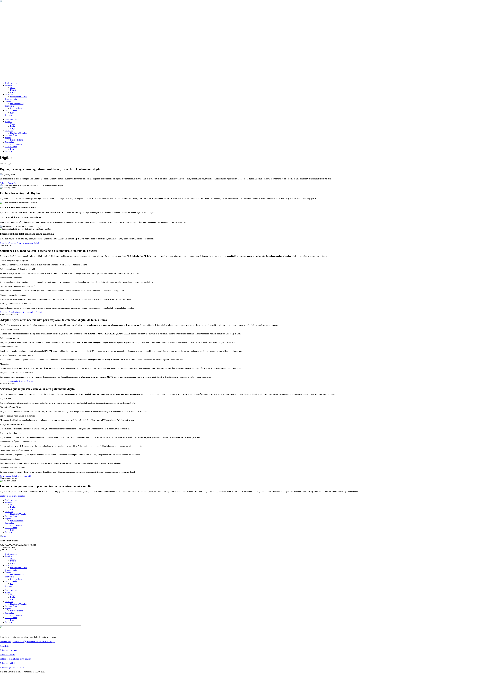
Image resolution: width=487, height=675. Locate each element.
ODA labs (9, 94)
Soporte (8, 101)
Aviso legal (4, 646)
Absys (12, 92)
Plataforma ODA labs (18, 97)
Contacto (8, 115)
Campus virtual (16, 108)
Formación (9, 106)
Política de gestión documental (12, 667)
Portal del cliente (16, 103)
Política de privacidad (8, 650)
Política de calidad (7, 663)
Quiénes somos (11, 83)
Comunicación (11, 110)
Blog (12, 113)
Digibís (13, 90)
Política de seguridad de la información (15, 659)
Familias (8, 85)
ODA (12, 87)
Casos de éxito (11, 99)
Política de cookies (7, 654)
